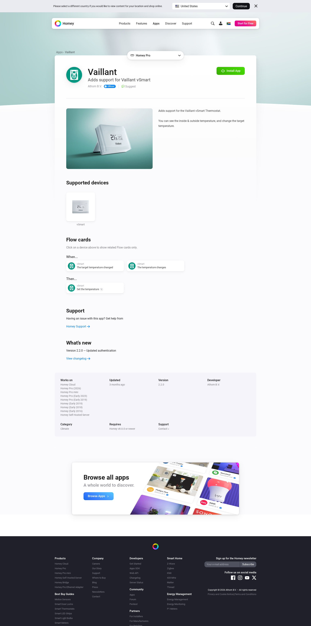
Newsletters (98, 591)
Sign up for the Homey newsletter (236, 558)
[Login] (220, 23)
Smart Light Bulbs (64, 618)
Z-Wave (171, 563)
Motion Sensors (63, 599)
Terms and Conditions (245, 594)
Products (124, 23)
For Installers (136, 616)
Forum (133, 599)
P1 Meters (172, 608)
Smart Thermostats (65, 608)
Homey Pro (60, 568)
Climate (64, 428)
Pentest (134, 604)
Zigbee (170, 568)
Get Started (135, 563)
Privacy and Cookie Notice (220, 594)
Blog (94, 582)
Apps (156, 23)
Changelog (135, 577)
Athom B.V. (213, 384)
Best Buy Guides (64, 594)
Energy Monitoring (176, 604)
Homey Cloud (61, 563)
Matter (170, 582)
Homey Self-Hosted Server (68, 577)
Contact (96, 596)
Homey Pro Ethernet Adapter (69, 587)
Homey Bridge (62, 582)
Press (95, 587)
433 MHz (171, 577)
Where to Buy (99, 577)
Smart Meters (62, 622)
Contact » (163, 428)
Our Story (97, 568)
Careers (96, 563)
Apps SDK (135, 568)
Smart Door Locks (64, 604)
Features (141, 23)
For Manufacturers (139, 621)
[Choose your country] (228, 23)
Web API (134, 573)
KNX (169, 573)
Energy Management (177, 599)
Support (187, 23)
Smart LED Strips (63, 613)
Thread (170, 587)
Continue (241, 6)
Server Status (136, 582)
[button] (201, 6)
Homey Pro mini (63, 573)
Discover (170, 23)
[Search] (212, 23)
